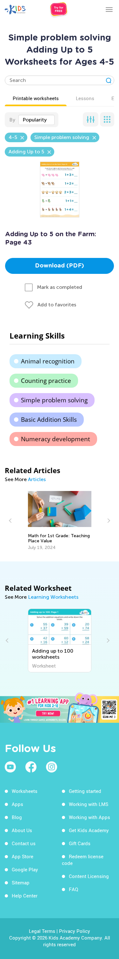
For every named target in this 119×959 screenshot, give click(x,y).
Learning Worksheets (53, 597)
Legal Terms (42, 931)
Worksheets (24, 791)
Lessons (85, 98)
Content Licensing (89, 876)
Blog (17, 817)
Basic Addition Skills (49, 419)
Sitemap (21, 882)
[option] (59, 520)
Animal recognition (48, 361)
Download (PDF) (59, 266)
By (12, 120)
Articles (37, 479)
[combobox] (36, 120)
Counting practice (46, 381)
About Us (22, 830)
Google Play (25, 869)
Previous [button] (11, 520)
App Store (22, 856)
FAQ (73, 889)
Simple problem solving (54, 400)
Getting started (85, 791)
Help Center (24, 895)
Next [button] (108, 520)
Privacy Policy (74, 931)
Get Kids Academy (89, 830)
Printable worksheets (36, 98)
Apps (17, 804)
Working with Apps (89, 817)
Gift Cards (79, 843)
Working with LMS (88, 804)
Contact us (24, 843)
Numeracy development (55, 439)
